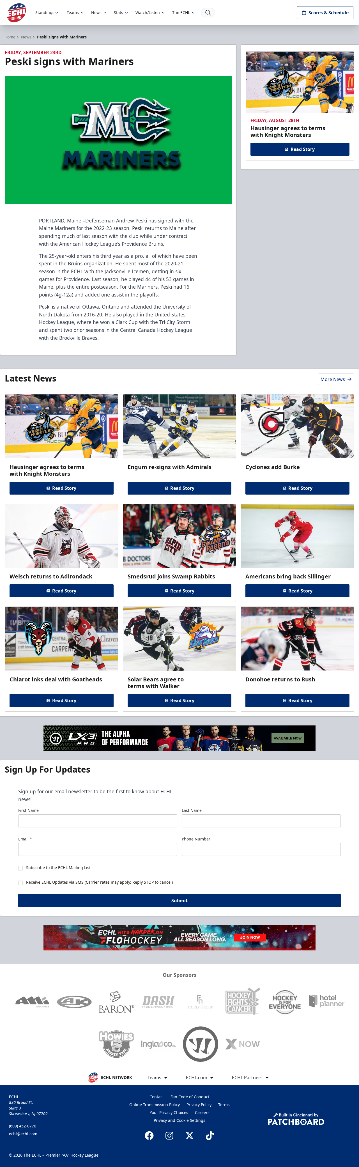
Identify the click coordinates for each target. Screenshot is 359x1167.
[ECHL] (16, 12)
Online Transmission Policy (154, 1104)
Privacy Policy (199, 1104)
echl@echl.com (23, 1133)
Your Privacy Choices (169, 1112)
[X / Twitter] (189, 1135)
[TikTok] (210, 1135)
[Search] (208, 12)
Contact (156, 1096)
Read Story (303, 149)
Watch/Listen (147, 12)
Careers (202, 1112)
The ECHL (181, 12)
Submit (179, 900)
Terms (224, 1104)
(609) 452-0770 (22, 1126)
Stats (118, 12)
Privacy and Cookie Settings (179, 1120)
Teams (73, 12)
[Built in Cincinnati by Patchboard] (296, 1119)
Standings (44, 12)
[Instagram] (169, 1135)
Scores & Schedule (329, 13)
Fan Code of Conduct (190, 1096)
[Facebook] (149, 1135)
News (96, 12)
